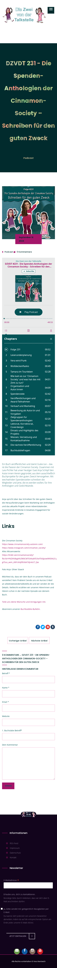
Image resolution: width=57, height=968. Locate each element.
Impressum (15, 848)
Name (5, 687)
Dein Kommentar (10, 744)
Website (6, 716)
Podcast (28, 158)
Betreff (6, 673)
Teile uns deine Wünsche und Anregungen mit (23, 602)
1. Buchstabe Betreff (12, 730)
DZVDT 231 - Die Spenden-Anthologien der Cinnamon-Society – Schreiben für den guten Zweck (26, 658)
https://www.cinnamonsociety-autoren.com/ (22, 544)
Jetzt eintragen (17, 936)
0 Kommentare (24, 251)
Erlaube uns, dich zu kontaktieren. (19, 894)
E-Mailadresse (11, 880)
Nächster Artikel (39, 640)
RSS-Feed (14, 843)
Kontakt (13, 857)
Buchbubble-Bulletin (30, 609)
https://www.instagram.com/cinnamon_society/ (24, 547)
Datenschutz (15, 852)
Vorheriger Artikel (18, 640)
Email (5, 702)
